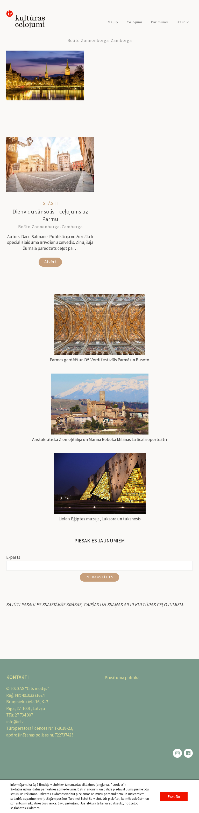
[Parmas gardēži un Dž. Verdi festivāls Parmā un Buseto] (99, 325)
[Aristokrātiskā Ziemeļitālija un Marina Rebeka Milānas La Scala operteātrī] (99, 405)
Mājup (113, 21)
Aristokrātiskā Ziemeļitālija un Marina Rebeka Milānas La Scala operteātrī (99, 439)
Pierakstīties (99, 576)
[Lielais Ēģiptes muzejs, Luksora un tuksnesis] (99, 484)
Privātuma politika (122, 677)
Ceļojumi (134, 21)
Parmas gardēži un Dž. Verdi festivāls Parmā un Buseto (99, 360)
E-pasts (13, 557)
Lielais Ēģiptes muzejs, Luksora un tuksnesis (100, 519)
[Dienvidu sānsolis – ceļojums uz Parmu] (50, 190)
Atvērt (50, 262)
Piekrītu (174, 796)
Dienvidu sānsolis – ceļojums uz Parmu (50, 215)
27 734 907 (24, 715)
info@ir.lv (15, 722)
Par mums (159, 21)
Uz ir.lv (183, 21)
